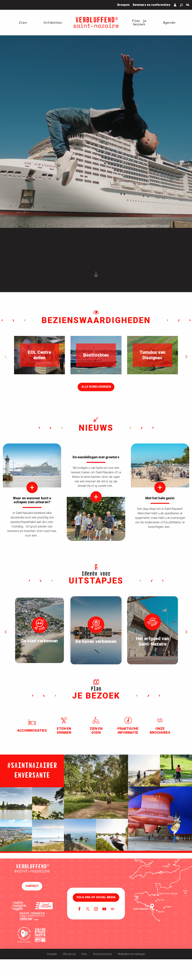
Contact (32, 886)
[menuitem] (23, 22)
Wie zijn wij (69, 954)
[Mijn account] (175, 5)
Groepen (52, 954)
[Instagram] (96, 909)
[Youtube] (104, 909)
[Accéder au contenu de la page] (96, 275)
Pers (84, 954)
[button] (181, 5)
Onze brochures (102, 954)
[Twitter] (88, 909)
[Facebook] (79, 909)
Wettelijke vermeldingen (131, 954)
